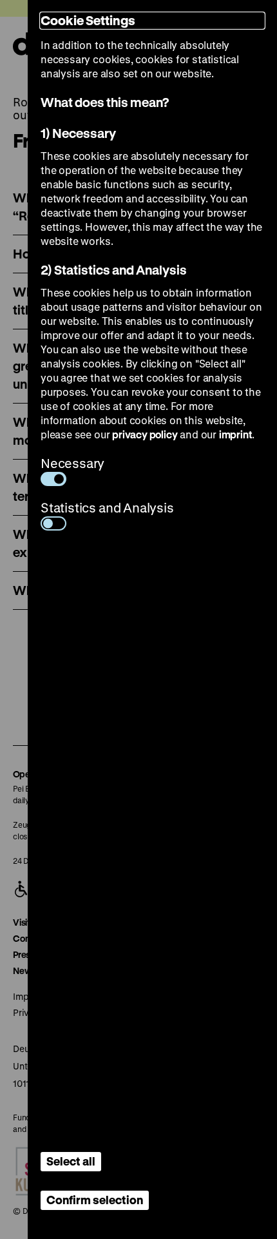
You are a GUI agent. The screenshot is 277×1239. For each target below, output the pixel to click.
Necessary (72, 463)
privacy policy (144, 434)
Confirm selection (94, 1199)
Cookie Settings (88, 20)
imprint (236, 434)
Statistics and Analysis (107, 507)
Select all (70, 1161)
